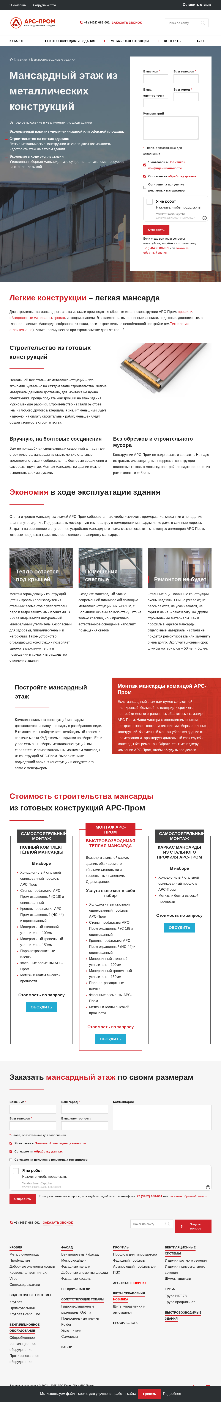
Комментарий (153, 113)
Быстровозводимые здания (70, 41)
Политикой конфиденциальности (60, 1143)
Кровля (15, 1247)
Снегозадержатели (24, 1284)
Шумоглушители (178, 1278)
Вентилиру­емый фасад (80, 1254)
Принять (149, 1394)
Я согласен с (166, 165)
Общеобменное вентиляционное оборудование (22, 1344)
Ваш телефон (184, 71)
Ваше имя (150, 71)
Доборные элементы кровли (32, 1266)
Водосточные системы (30, 1295)
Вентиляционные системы (180, 1250)
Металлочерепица (24, 1254)
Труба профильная (180, 1302)
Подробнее (172, 1394)
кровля (59, 318)
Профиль (121, 1247)
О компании (18, 5)
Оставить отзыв (197, 4)
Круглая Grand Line (24, 1314)
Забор (66, 1347)
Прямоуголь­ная (22, 1308)
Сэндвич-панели (75, 1289)
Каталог (16, 41)
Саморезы (69, 1336)
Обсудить (41, 1007)
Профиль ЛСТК (125, 1323)
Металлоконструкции (130, 41)
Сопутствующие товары (82, 1299)
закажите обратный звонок (188, 1196)
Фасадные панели (75, 1266)
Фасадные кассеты (76, 1278)
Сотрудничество (44, 5)
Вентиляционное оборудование (24, 1327)
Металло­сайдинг (74, 1260)
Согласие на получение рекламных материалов (166, 187)
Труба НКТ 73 (176, 1296)
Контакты (173, 41)
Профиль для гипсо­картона (135, 1254)
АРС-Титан (122, 1283)
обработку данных (182, 176)
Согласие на (172, 176)
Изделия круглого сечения (186, 1260)
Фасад (67, 1247)
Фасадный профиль (129, 1260)
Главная (20, 59)
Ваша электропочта (153, 92)
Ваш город (182, 89)
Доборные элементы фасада (84, 1272)
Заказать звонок (127, 22)
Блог (201, 41)
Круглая (15, 1302)
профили (185, 312)
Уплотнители (71, 1330)
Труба (170, 1289)
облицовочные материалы (30, 318)
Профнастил (19, 1260)
